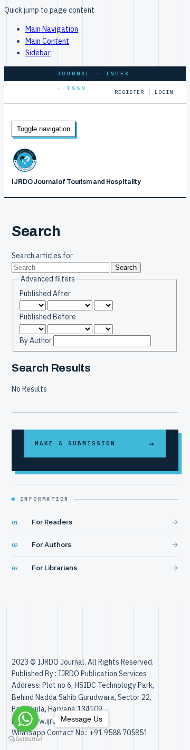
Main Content (47, 41)
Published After (45, 293)
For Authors (51, 544)
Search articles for (42, 255)
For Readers (52, 522)
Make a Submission (75, 443)
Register (129, 92)
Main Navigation (51, 29)
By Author (36, 340)
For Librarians (54, 567)
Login (164, 92)
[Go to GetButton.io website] (25, 739)
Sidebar (38, 52)
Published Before (48, 317)
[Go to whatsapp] (25, 719)
